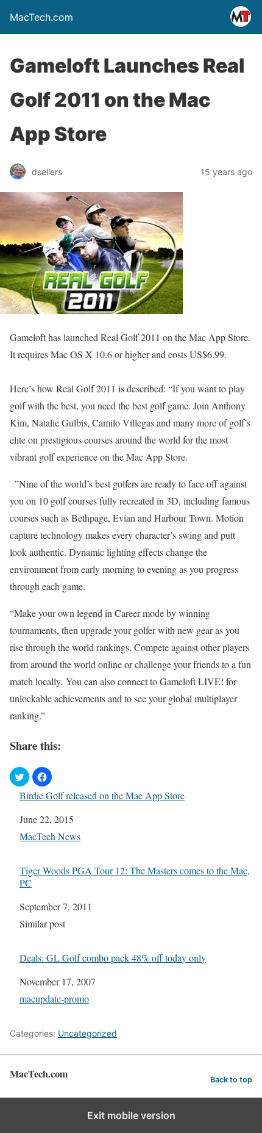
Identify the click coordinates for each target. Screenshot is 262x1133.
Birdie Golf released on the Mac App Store (102, 795)
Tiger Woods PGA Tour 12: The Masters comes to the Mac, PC (134, 876)
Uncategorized (87, 1033)
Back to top (231, 1079)
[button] (19, 776)
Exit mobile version (131, 1115)
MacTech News (49, 836)
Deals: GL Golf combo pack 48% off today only (112, 957)
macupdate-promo (54, 998)
